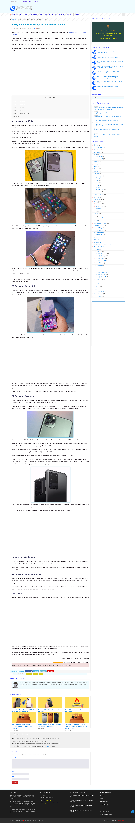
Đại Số (97, 284)
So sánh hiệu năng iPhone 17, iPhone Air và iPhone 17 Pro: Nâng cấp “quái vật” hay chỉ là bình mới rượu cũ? (76, 726)
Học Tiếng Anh (99, 206)
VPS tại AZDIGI (121, 820)
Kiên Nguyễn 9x (44, 795)
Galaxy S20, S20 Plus (74, 32)
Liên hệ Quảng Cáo (104, 808)
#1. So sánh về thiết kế (19, 101)
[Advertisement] (50, 63)
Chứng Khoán (97, 150)
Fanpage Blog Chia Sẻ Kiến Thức (50, 803)
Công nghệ (98, 178)
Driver (95, 154)
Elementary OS (99, 218)
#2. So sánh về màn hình (19, 104)
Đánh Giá (13, 19)
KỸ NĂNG (61, 14)
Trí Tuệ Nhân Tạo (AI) (99, 291)
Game (95, 166)
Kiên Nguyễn (16, 28)
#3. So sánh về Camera (19, 107)
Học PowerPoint (99, 189)
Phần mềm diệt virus (99, 230)
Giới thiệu (102, 795)
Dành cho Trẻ (99, 203)
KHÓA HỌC (96, 197)
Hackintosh (97, 173)
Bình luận (24, 28)
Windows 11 (99, 279)
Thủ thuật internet (98, 265)
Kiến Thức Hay (97, 199)
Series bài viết (97, 242)
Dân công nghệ (97, 152)
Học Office (96, 185)
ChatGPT (36, 1)
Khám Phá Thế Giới (98, 194)
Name (13, 771)
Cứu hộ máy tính (100, 270)
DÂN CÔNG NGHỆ (33, 14)
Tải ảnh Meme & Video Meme (101, 247)
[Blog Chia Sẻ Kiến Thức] (21, 8)
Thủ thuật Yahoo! (100, 263)
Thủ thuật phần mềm (101, 260)
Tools (95, 289)
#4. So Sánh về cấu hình (19, 110)
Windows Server (98, 296)
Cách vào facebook (98, 147)
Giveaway (96, 169)
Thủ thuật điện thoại (100, 256)
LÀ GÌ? (41, 14)
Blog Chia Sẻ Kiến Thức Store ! (108, 30)
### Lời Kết (16, 116)
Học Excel (98, 187)
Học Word (98, 192)
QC (94, 237)
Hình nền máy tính (98, 176)
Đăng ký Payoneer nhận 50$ (47, 797)
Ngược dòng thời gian (99, 225)
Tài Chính (96, 249)
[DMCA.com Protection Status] (108, 814)
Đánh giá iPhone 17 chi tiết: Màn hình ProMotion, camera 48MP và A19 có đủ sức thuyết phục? (22, 726)
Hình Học (98, 286)
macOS (96, 220)
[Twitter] (104, 820)
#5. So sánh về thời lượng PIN (21, 113)
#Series (30, 1)
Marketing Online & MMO (100, 223)
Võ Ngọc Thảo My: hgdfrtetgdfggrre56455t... (108, 86)
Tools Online (24, 1)
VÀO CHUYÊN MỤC (17, 14)
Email (13, 776)
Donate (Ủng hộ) (104, 804)
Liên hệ (101, 798)
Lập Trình (96, 213)
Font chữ (96, 164)
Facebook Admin (46, 800)
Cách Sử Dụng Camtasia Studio (103, 244)
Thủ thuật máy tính (98, 268)
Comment (14, 757)
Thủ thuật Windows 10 (101, 272)
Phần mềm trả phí (100, 234)
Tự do (97, 182)
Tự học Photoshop (98, 294)
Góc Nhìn (96, 171)
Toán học (96, 282)
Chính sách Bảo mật (104, 811)
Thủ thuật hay (97, 251)
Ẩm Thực (96, 145)
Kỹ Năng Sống (99, 208)
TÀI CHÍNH (69, 14)
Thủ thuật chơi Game (101, 253)
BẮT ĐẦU (47, 14)
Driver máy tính (99, 159)
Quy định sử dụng (104, 801)
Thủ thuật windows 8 (101, 277)
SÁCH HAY (96, 239)
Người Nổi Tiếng (98, 228)
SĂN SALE (77, 14)
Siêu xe (97, 180)
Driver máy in (99, 156)
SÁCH (25, 14)
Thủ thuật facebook (100, 258)
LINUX (95, 216)
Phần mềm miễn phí (99, 232)
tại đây (48, 746)
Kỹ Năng (96, 202)
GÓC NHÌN (54, 14)
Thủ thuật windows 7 (101, 274)
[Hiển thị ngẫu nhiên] (123, 14)
